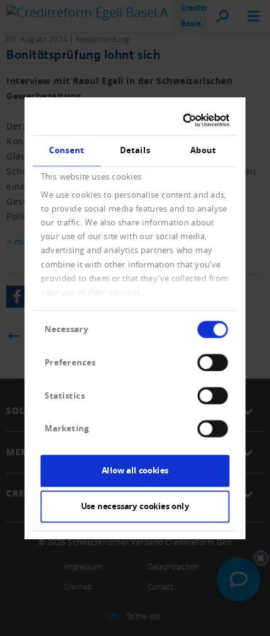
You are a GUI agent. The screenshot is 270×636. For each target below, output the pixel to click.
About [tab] (203, 150)
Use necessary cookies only (135, 506)
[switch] (212, 361)
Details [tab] (135, 150)
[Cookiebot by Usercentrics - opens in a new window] (183, 120)
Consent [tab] (66, 150)
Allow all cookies (135, 470)
